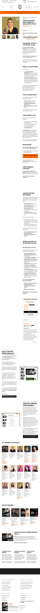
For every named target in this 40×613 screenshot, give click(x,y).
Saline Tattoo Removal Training (20, 542)
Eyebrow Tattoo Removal (6, 583)
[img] (26, 323)
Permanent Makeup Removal (6, 586)
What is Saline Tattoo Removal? (30, 231)
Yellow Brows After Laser (6, 590)
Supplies (11, 7)
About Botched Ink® (5, 0)
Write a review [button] (30, 311)
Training (11, 6)
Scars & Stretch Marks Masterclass (26, 585)
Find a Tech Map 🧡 (5, 585)
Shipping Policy (4, 600)
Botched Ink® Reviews (12, 0)
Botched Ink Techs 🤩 (5, 595)
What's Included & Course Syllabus (29, 140)
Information (28, 7)
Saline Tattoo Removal (5, 588)
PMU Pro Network (26, 161)
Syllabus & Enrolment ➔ (30, 436)
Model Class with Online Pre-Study (26, 583)
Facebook (32, 176)
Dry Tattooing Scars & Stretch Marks (26, 586)
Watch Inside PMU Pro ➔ (9, 396)
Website (28, 176)
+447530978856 (23, 597)
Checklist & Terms (27, 152)
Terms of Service (4, 602)
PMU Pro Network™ (11, 2)
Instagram (25, 177)
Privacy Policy (4, 597)
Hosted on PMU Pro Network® (25, 588)
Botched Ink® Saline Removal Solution (29, 235)
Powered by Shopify (20, 609)
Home (24, 17)
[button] (33, 342)
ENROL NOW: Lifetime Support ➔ (30, 156)
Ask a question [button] (30, 314)
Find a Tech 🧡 (4, 2)
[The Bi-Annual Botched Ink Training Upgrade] (30, 37)
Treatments (28, 6)
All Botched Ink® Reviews (29, 289)
